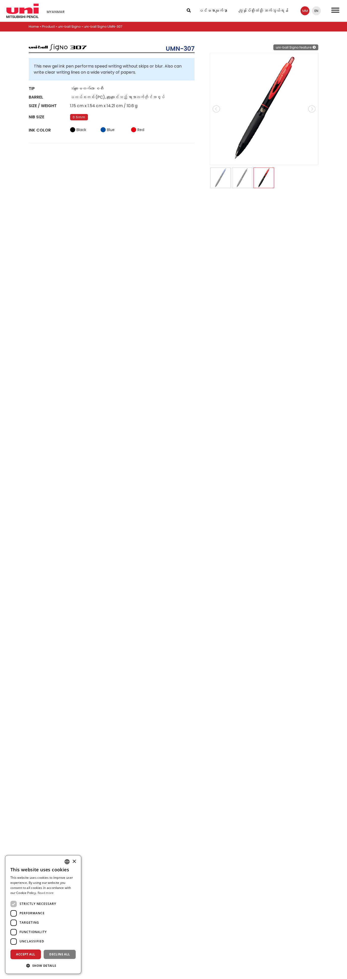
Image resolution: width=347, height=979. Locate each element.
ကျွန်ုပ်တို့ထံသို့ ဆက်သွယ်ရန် (263, 10)
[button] (43, 965)
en (316, 11)
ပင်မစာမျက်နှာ (213, 10)
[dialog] (43, 914)
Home (34, 26)
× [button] (74, 861)
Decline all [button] (59, 954)
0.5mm (79, 117)
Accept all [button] (25, 954)
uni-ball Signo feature (294, 47)
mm (305, 11)
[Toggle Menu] (335, 10)
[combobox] (67, 861)
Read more (46, 893)
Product (48, 26)
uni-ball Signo (69, 26)
